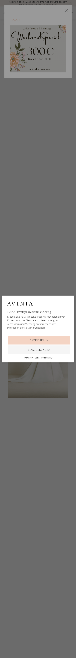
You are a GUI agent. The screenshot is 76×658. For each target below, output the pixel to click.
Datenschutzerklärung (43, 358)
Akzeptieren (39, 340)
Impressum (28, 358)
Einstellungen (39, 350)
